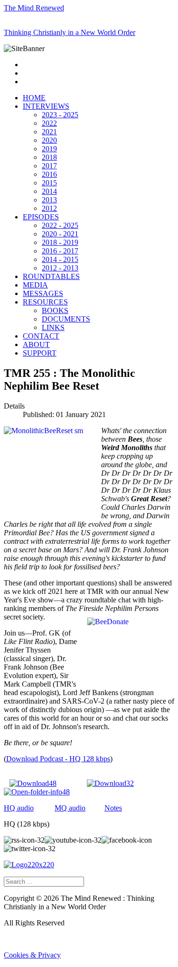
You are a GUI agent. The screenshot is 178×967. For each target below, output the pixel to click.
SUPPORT (39, 353)
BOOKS (55, 310)
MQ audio (70, 808)
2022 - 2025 (60, 225)
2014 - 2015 (60, 259)
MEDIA (35, 285)
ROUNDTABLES (51, 276)
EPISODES (41, 217)
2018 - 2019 (60, 242)
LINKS (53, 327)
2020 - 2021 (60, 234)
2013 (49, 200)
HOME (34, 98)
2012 (49, 208)
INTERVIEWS (46, 106)
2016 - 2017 (60, 251)
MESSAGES (43, 293)
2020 (49, 140)
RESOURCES (45, 302)
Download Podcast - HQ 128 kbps (58, 759)
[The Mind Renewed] (29, 865)
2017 (49, 166)
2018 (49, 157)
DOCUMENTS (66, 319)
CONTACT (41, 336)
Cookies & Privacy (32, 955)
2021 (49, 132)
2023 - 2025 (60, 115)
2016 (49, 174)
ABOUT (36, 344)
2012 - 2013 (60, 268)
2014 (49, 191)
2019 (49, 149)
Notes (113, 808)
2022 (49, 123)
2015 (49, 183)
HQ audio (19, 808)
